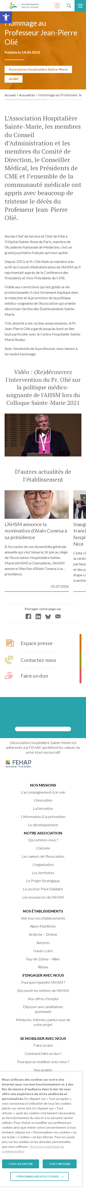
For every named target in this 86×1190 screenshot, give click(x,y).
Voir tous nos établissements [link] (43, 918)
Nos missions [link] (43, 785)
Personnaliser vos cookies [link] (38, 1176)
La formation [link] (43, 808)
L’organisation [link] (43, 864)
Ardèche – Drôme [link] (43, 934)
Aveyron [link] (43, 942)
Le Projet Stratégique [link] (43, 880)
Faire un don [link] (43, 1045)
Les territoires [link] (43, 872)
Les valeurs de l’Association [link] (43, 856)
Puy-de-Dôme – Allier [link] (43, 959)
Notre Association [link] (43, 833)
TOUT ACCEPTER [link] (20, 1164)
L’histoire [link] (43, 848)
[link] (6, 17)
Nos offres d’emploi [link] (43, 998)
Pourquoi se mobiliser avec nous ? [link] (43, 1061)
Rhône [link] (43, 967)
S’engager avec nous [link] (43, 975)
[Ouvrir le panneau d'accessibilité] (57, 5)
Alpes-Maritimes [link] (43, 926)
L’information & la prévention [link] (43, 816)
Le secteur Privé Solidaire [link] (43, 889)
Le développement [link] (43, 825)
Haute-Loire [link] (43, 951)
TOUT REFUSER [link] (59, 1164)
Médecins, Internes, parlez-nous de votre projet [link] (43, 1022)
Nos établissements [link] (43, 911)
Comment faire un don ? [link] (43, 1053)
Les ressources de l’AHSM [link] (43, 897)
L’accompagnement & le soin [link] (43, 792)
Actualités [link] (27, 95)
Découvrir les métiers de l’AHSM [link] (43, 990)
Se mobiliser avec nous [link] (43, 1038)
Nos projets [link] (43, 1070)
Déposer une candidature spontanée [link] (43, 1009)
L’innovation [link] (43, 800)
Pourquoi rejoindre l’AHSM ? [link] (43, 982)
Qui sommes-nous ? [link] (43, 840)
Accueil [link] (10, 95)
